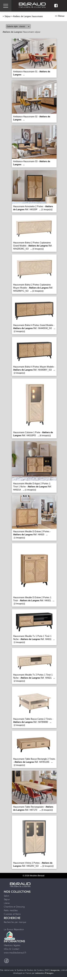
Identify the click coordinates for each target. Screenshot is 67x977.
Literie (7, 903)
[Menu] (5, 6)
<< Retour (59, 16)
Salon (6, 896)
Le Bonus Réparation (14, 929)
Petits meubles (11, 910)
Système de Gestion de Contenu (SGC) (38, 970)
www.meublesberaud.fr (15, 952)
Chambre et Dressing (14, 906)
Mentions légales (12, 945)
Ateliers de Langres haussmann (28, 16)
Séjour (8, 16)
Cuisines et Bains (12, 914)
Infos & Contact (11, 949)
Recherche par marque (15, 922)
